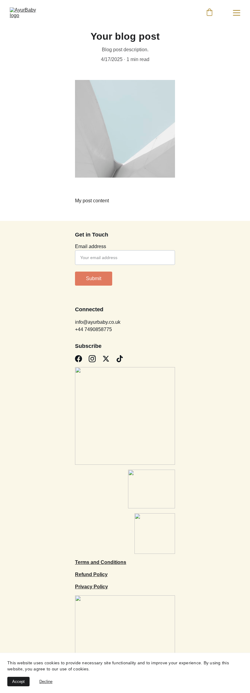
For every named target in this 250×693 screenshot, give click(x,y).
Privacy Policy (91, 586)
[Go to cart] (209, 12)
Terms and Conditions (100, 562)
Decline (45, 681)
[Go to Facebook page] (78, 358)
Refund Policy (91, 574)
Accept (18, 681)
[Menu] (236, 13)
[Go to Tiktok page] (119, 358)
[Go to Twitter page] (105, 358)
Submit (93, 278)
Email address (90, 246)
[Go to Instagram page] (92, 358)
